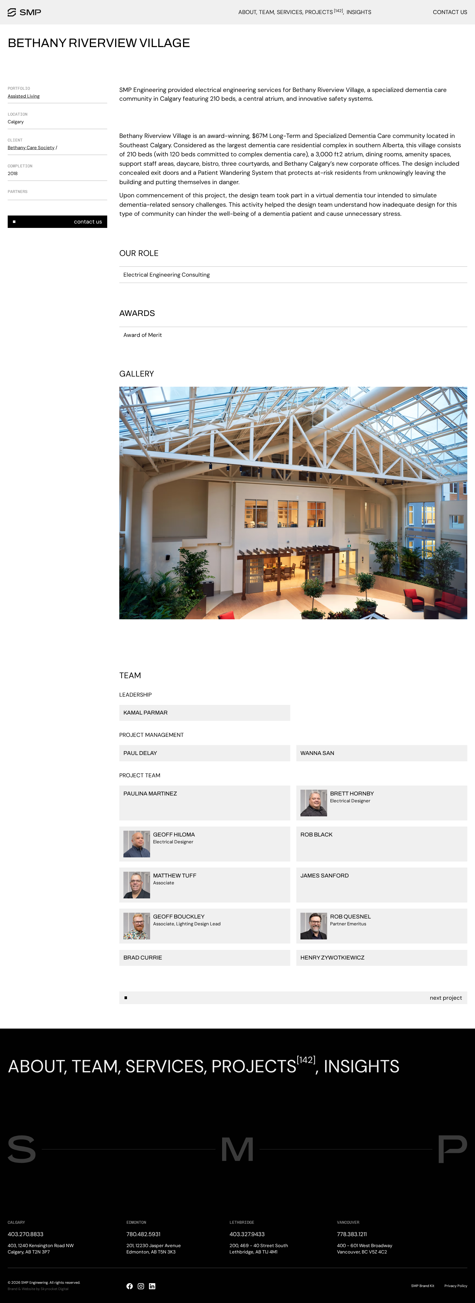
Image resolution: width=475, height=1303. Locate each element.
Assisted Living (24, 96)
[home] (24, 12)
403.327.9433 (247, 1234)
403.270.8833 (25, 1234)
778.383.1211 (352, 1234)
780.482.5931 (143, 1234)
